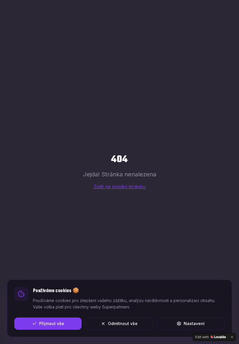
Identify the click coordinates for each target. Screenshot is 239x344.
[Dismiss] (232, 337)
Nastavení (194, 323)
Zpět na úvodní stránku (119, 186)
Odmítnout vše (123, 323)
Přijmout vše (51, 323)
